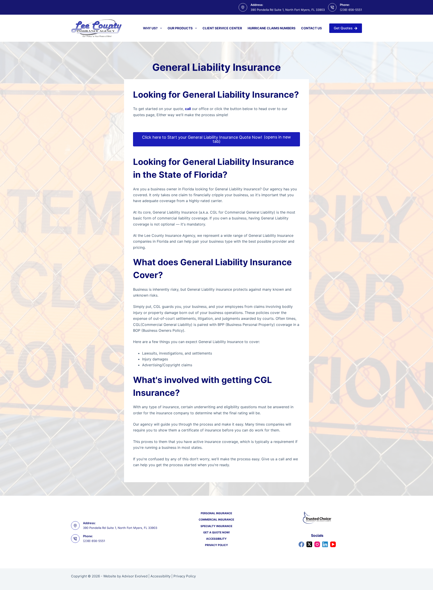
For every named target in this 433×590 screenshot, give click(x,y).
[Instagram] (317, 544)
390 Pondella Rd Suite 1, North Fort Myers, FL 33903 (288, 10)
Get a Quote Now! (216, 532)
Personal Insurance (216, 513)
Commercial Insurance (216, 519)
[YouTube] (333, 544)
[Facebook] (301, 544)
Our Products (180, 28)
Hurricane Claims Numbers (271, 28)
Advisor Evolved (134, 576)
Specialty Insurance (216, 526)
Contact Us (311, 28)
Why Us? (150, 28)
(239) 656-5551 (351, 10)
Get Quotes (343, 28)
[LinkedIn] (325, 544)
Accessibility (216, 538)
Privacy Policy (216, 545)
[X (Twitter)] (309, 544)
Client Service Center (222, 28)
